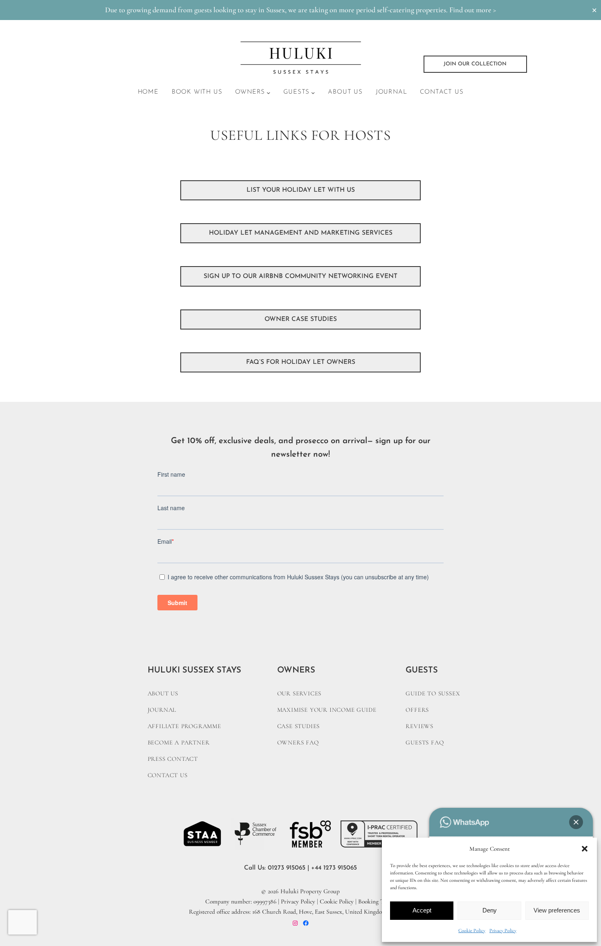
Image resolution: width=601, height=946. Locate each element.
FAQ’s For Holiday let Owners (300, 362)
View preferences (557, 910)
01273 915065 (286, 868)
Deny (489, 910)
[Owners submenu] (268, 92)
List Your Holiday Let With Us (301, 190)
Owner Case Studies (301, 319)
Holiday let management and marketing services (300, 233)
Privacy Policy (502, 930)
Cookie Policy (471, 930)
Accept (422, 910)
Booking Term (376, 901)
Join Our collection (475, 64)
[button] (585, 849)
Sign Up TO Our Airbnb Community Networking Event (300, 276)
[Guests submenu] (313, 92)
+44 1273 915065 (334, 868)
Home (148, 92)
